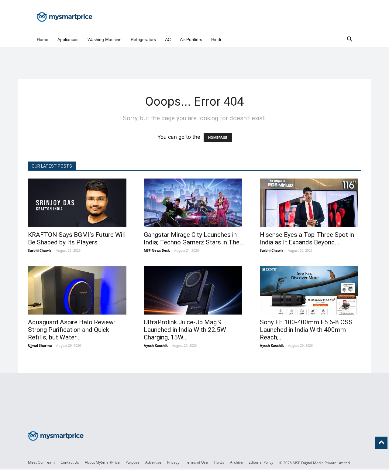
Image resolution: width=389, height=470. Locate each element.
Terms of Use (196, 462)
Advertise (153, 462)
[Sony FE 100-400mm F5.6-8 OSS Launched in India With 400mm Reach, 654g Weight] (310, 290)
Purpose (132, 462)
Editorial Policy (261, 462)
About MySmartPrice (102, 462)
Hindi (216, 39)
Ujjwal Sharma (40, 345)
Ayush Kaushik (156, 345)
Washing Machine (105, 39)
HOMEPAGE (217, 137)
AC (168, 39)
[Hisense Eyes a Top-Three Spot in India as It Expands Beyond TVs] (310, 203)
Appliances (67, 39)
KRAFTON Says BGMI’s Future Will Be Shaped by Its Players (77, 238)
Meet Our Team (41, 462)
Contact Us (69, 462)
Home (42, 39)
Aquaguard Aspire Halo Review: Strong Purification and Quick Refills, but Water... (71, 329)
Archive (236, 462)
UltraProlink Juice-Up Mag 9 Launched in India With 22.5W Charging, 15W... (185, 329)
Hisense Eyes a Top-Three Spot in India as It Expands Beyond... (307, 238)
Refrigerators (143, 39)
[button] (349, 39)
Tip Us (219, 462)
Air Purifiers (191, 39)
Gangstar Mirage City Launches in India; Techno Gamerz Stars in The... (194, 238)
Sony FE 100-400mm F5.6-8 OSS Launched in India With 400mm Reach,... (306, 329)
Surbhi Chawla (40, 250)
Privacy (173, 462)
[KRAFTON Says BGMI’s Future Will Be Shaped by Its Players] (78, 203)
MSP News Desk (157, 250)
